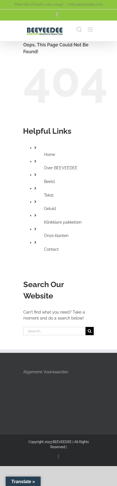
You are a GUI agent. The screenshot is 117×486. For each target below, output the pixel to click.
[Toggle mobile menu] (91, 29)
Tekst (49, 195)
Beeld (49, 181)
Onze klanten (56, 235)
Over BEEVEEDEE (61, 168)
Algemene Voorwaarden (45, 372)
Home (49, 154)
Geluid (50, 208)
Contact (51, 249)
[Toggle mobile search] (79, 29)
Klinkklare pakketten (63, 222)
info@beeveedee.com (86, 5)
